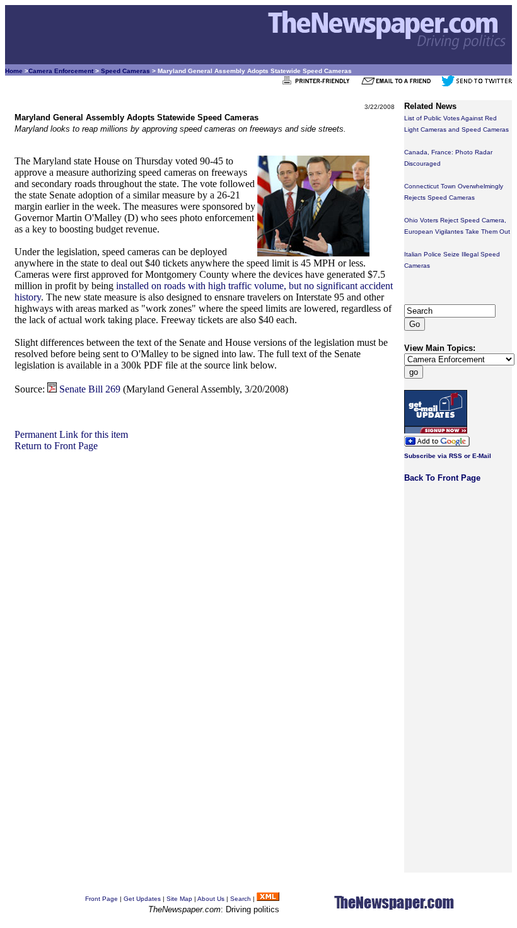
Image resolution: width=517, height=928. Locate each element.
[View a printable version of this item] (319, 84)
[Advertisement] (205, 540)
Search (240, 898)
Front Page (101, 898)
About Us (210, 898)
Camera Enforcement (60, 70)
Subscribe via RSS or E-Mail (447, 455)
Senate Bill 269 (89, 389)
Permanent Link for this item (71, 434)
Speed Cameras (125, 70)
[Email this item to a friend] (400, 84)
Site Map (179, 898)
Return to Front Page (56, 445)
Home (14, 70)
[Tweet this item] (476, 84)
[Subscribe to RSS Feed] (268, 898)
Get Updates (142, 898)
